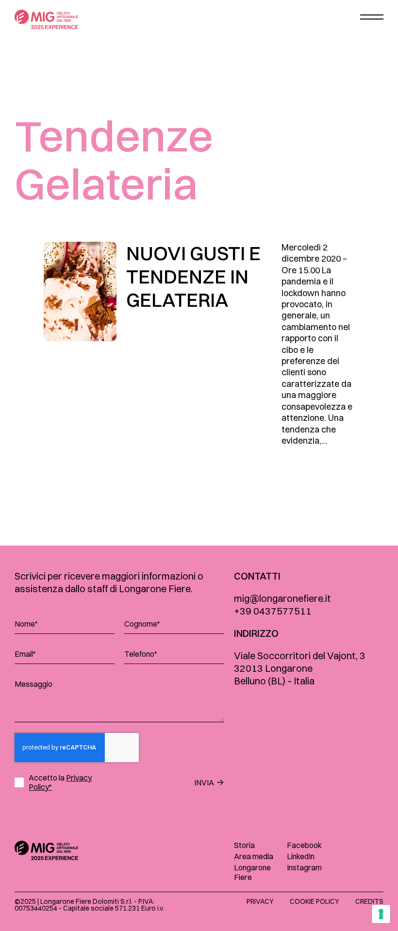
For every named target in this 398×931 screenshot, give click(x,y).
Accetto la (60, 782)
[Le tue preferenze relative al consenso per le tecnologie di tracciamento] (381, 914)
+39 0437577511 (273, 611)
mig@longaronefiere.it (282, 598)
